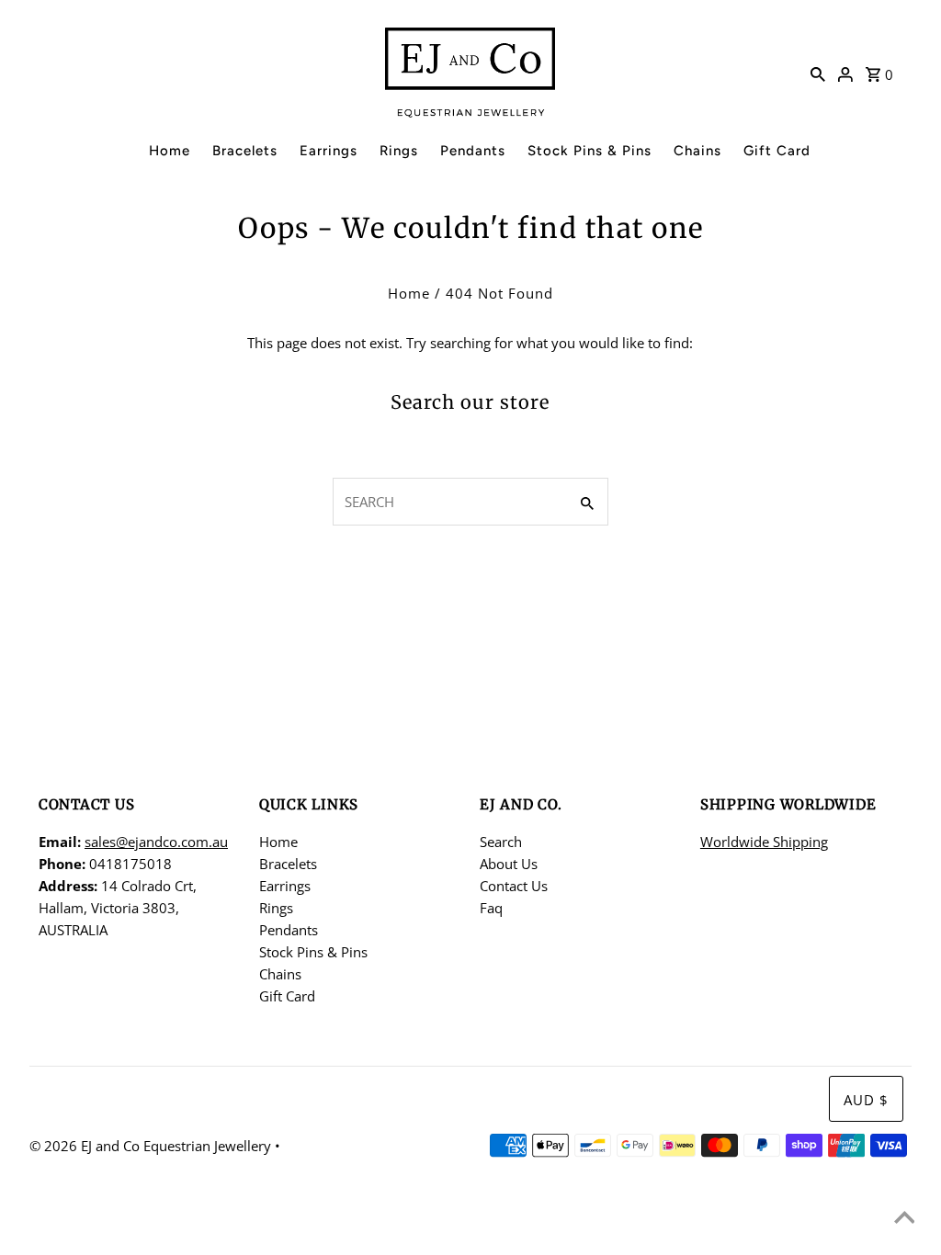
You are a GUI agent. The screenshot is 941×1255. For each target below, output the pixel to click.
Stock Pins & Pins (589, 150)
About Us (509, 863)
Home (169, 150)
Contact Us (514, 885)
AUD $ (866, 1100)
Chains (697, 150)
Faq (491, 908)
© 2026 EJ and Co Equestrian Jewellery (152, 1145)
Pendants (472, 150)
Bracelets (245, 150)
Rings (399, 150)
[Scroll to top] (904, 1218)
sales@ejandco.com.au (156, 841)
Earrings (328, 150)
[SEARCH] (818, 72)
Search (501, 841)
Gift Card (777, 150)
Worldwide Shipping (764, 841)
